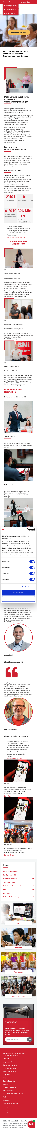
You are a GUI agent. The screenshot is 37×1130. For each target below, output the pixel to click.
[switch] (32, 567)
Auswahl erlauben (18, 599)
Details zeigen (26, 587)
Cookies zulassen (18, 593)
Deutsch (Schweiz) (10, 6)
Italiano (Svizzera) (10, 13)
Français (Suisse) (10, 9)
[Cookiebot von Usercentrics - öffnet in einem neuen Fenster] (26, 529)
